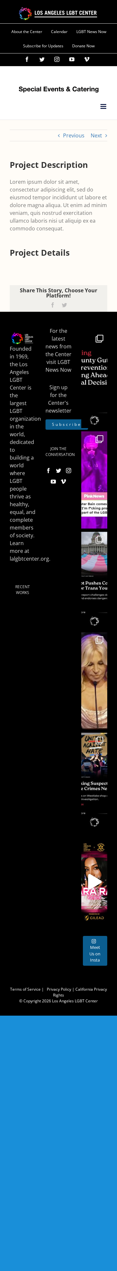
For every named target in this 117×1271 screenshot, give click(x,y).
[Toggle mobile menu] (103, 106)
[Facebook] (48, 470)
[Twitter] (58, 470)
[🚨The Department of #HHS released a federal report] (94, 580)
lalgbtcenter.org (29, 558)
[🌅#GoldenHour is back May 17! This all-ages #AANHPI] (94, 881)
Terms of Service (25, 989)
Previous (73, 135)
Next (96, 135)
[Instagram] (68, 470)
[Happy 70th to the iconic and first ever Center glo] (94, 680)
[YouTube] (53, 481)
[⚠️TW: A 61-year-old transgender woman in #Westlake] (94, 781)
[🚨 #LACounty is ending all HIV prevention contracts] (94, 379)
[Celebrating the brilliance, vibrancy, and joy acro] (94, 480)
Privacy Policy (59, 989)
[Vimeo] (63, 481)
